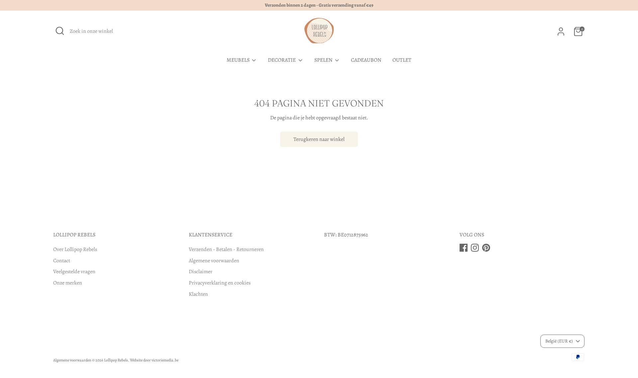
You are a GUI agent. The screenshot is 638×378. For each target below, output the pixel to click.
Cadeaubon (366, 60)
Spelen (324, 60)
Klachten (198, 294)
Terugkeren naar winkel (319, 139)
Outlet (401, 60)
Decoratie (282, 60)
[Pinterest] (486, 248)
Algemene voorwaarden (214, 260)
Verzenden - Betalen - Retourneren (226, 249)
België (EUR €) (559, 341)
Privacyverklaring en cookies (220, 282)
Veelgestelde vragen (74, 271)
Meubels (239, 60)
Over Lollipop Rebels (75, 249)
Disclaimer (200, 271)
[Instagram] (475, 248)
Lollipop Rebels (116, 360)
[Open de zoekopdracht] (59, 30)
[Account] (561, 31)
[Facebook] (464, 248)
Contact (61, 260)
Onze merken (67, 282)
